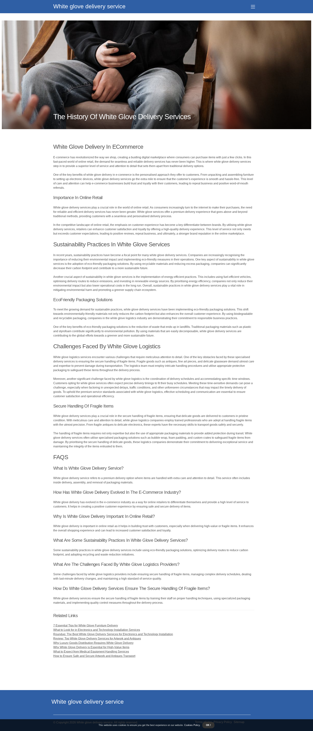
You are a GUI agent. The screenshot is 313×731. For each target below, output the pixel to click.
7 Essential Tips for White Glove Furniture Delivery (85, 625)
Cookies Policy (191, 725)
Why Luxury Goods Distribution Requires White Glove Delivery (93, 642)
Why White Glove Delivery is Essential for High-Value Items (91, 647)
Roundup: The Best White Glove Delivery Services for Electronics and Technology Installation (113, 634)
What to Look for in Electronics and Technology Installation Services (96, 629)
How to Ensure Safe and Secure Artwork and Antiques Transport (94, 655)
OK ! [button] (208, 725)
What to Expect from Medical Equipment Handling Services (91, 651)
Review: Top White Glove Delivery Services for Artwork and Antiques (97, 638)
